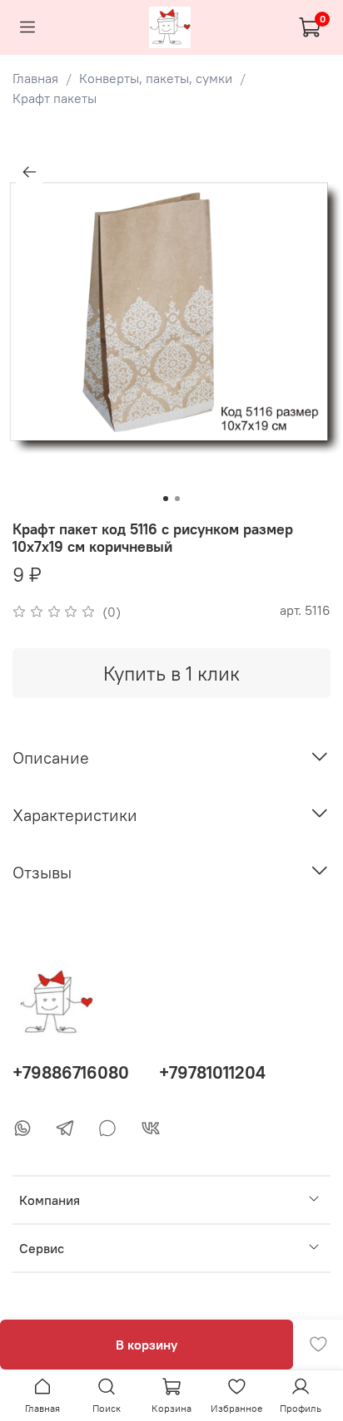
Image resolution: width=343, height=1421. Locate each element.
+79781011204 (212, 1072)
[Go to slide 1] (165, 498)
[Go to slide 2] (177, 498)
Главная (35, 78)
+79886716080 (70, 1072)
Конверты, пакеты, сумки (155, 78)
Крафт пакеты (54, 98)
